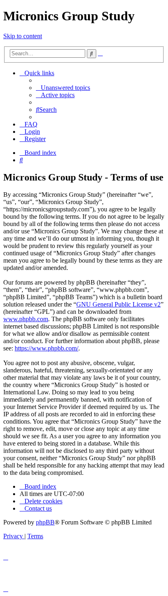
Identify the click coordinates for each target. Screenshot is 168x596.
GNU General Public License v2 (118, 304)
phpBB (45, 522)
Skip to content (22, 36)
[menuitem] (63, 87)
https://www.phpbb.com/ (46, 348)
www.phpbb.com (25, 318)
